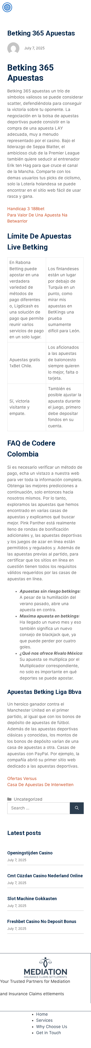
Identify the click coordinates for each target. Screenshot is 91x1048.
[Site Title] (7, 7)
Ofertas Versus (22, 778)
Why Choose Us (51, 1026)
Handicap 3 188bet (25, 208)
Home (42, 1014)
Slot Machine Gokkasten (32, 898)
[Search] (77, 808)
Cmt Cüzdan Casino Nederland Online (45, 875)
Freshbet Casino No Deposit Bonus (41, 921)
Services (44, 1020)
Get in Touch (48, 1032)
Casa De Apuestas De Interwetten (40, 784)
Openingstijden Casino (30, 852)
